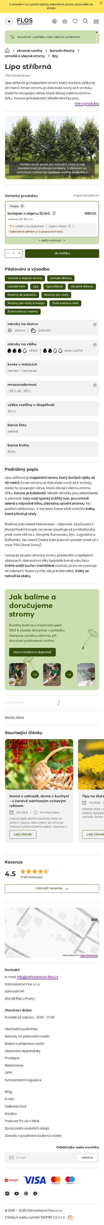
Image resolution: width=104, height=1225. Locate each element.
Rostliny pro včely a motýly (26, 303)
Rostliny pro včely (56, 294)
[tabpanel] (52, 37)
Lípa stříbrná (54, 286)
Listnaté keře (16, 286)
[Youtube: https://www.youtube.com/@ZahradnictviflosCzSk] (16, 1193)
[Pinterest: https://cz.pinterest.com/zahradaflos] (26, 1193)
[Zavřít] (101, 3)
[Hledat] (85, 21)
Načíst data (32, 703)
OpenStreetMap (89, 955)
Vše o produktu (87, 103)
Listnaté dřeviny (61, 278)
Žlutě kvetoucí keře (65, 303)
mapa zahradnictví (86, 195)
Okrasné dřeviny (82, 286)
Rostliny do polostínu (22, 294)
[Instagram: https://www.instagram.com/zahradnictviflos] (7, 1193)
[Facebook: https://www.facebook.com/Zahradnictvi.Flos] (35, 1193)
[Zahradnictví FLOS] (19, 21)
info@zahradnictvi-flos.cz (37, 977)
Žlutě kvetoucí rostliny (23, 311)
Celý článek (23, 834)
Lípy (35, 286)
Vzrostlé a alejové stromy (25, 278)
